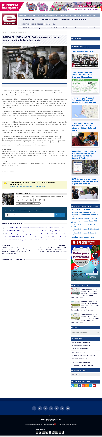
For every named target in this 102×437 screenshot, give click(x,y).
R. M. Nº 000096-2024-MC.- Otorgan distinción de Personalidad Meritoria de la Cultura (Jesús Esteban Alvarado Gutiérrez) (37, 240)
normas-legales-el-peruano (81, 345)
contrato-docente (78, 352)
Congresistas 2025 (50, 19)
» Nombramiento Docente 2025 (83, 237)
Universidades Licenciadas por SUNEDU (84, 15)
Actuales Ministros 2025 (29, 19)
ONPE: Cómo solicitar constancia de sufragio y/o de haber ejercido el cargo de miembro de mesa (85, 181)
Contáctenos (32, 15)
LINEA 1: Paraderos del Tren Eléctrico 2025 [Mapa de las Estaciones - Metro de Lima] (82, 74)
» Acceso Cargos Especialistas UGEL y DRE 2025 (85, 222)
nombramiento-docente (80, 349)
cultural (23, 33)
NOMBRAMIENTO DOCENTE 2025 (72, 19)
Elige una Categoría (79, 332)
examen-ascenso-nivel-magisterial (83, 355)
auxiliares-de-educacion (80, 359)
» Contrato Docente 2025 (80, 210)
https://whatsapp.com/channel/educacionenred (27, 187)
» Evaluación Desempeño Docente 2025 (84, 234)
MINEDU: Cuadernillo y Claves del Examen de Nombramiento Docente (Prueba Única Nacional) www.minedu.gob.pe (85, 318)
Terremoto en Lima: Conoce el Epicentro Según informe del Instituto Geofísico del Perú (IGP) (84, 100)
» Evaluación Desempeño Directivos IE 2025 (85, 230)
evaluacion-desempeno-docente (82, 365)
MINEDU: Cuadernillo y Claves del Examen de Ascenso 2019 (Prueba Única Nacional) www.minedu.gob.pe (84, 293)
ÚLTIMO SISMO (51, 24)
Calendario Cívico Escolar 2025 (83, 51)
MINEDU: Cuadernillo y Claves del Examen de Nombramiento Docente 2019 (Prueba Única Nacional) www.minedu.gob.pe (85, 306)
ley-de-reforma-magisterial (81, 362)
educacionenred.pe (8, 171)
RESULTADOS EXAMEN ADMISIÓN (47, 15)
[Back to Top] (50, 415)
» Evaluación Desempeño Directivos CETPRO (84, 226)
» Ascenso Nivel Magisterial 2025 (83, 212)
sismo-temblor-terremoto (81, 342)
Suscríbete (22, 15)
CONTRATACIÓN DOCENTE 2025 (31, 24)
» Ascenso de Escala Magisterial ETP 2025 (84, 215)
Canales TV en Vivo (65, 15)
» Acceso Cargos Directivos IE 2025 (84, 219)
